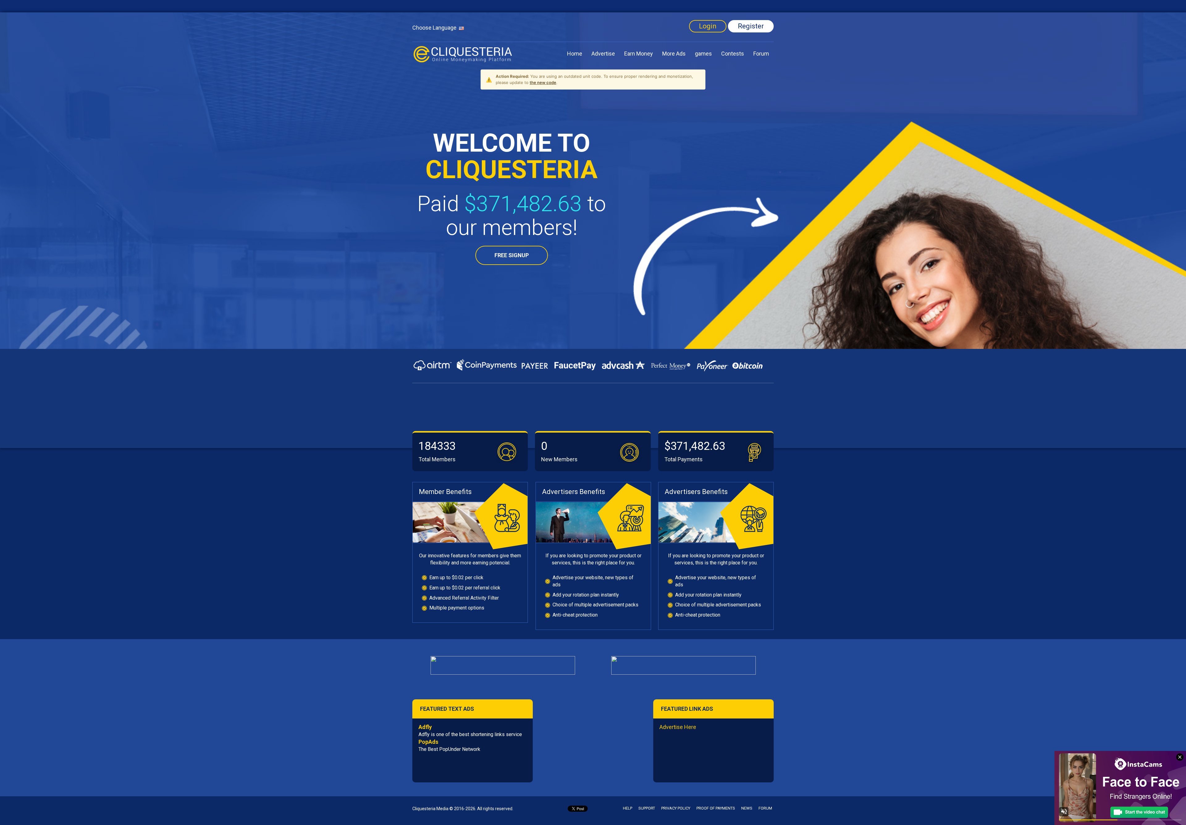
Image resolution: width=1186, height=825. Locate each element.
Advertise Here (677, 727)
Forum (761, 53)
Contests (732, 53)
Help (627, 808)
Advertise (603, 53)
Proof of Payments (715, 808)
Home (574, 53)
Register (751, 26)
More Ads (674, 53)
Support (646, 808)
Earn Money (638, 53)
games (703, 53)
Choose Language (435, 27)
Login (708, 26)
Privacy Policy (675, 808)
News (746, 808)
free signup (511, 255)
